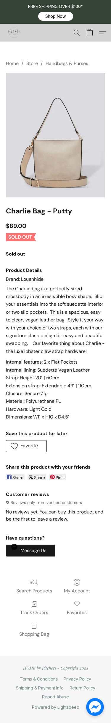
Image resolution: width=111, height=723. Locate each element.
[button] (55, 16)
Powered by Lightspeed (55, 707)
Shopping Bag (34, 634)
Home (12, 63)
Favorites (77, 612)
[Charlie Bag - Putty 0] (55, 135)
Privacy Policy (77, 678)
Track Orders (34, 612)
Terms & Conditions (39, 678)
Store (32, 63)
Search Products (34, 591)
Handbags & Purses (67, 63)
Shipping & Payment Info (40, 687)
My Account (77, 591)
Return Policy (82, 687)
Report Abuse (55, 696)
